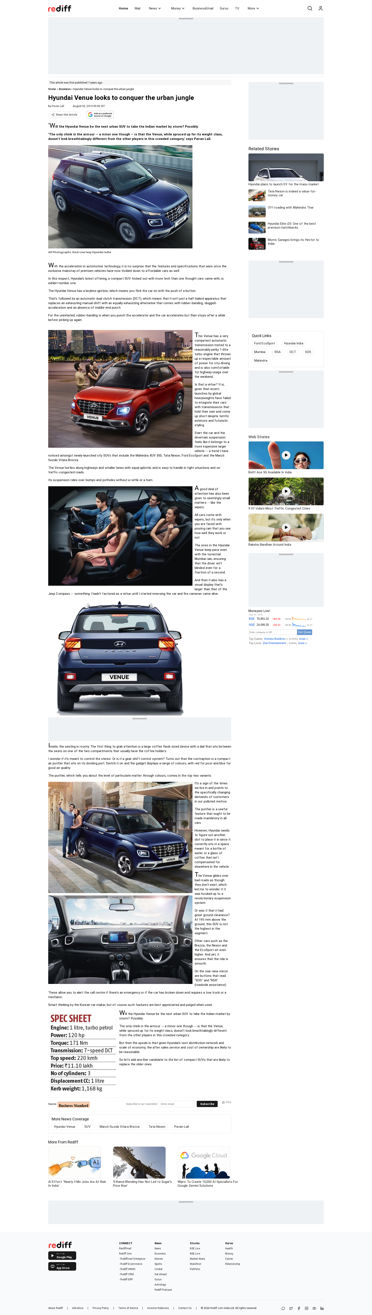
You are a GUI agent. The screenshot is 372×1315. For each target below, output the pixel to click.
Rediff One (125, 1253)
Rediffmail (125, 1248)
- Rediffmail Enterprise (132, 1258)
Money (176, 8)
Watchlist (195, 1263)
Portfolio (195, 1269)
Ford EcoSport (264, 343)
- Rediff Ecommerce (130, 1263)
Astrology (160, 1284)
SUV (87, 1127)
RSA (278, 352)
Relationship (232, 1263)
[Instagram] (306, 1309)
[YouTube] (314, 1309)
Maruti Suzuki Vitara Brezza (120, 1127)
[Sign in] (320, 8)
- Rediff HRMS (127, 1269)
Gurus (224, 8)
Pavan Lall (58, 106)
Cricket (159, 1269)
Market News (197, 1258)
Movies (159, 1258)
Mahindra (260, 360)
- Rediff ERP (126, 1279)
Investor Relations (158, 1308)
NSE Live (195, 1253)
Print (228, 1102)
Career (229, 1258)
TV (237, 8)
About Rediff (55, 1308)
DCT (293, 352)
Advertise (77, 1308)
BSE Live (195, 1248)
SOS (308, 352)
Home (123, 8)
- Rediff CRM (126, 1274)
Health (229, 1248)
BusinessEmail (203, 8)
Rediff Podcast (163, 1289)
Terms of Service (128, 1308)
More (251, 8)
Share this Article (66, 114)
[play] (286, 455)
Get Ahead (161, 1274)
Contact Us (185, 1308)
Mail (137, 8)
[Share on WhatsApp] (283, 1309)
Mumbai (260, 352)
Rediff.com (216, 1308)
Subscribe (207, 1104)
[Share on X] (291, 1309)
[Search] (310, 8)
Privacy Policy (101, 1308)
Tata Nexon (157, 1127)
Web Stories (259, 437)
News (153, 8)
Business (65, 89)
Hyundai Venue (64, 1127)
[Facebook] (299, 1309)
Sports (158, 1263)
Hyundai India (293, 343)
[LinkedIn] (322, 1309)
